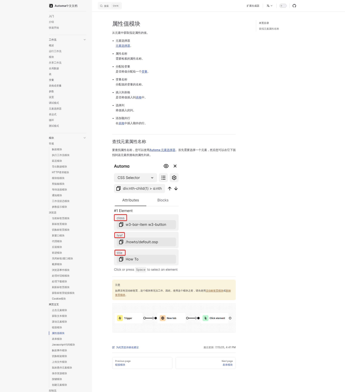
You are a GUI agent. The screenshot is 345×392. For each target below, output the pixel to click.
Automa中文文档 (66, 6)
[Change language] (269, 5)
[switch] (283, 6)
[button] (67, 16)
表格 (139, 97)
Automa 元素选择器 (162, 150)
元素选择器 (123, 45)
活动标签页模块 (214, 290)
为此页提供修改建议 (127, 347)
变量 (144, 71)
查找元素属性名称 (269, 28)
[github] (294, 6)
